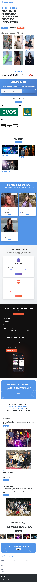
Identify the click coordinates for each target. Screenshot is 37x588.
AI (1, 563)
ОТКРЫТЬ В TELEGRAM (11, 350)
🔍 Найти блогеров (28, 91)
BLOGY (2, 562)
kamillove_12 (6, 234)
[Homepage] (7, 2)
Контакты (18, 549)
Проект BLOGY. (20, 27)
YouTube (2, 571)
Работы (26, 560)
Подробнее (18, 274)
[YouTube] (4, 576)
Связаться (6, 426)
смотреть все (18, 190)
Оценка (2, 565)
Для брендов (5, 27)
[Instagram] (2, 576)
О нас (14, 560)
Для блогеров (13, 27)
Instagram (3, 569)
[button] (35, 2)
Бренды (2, 560)
